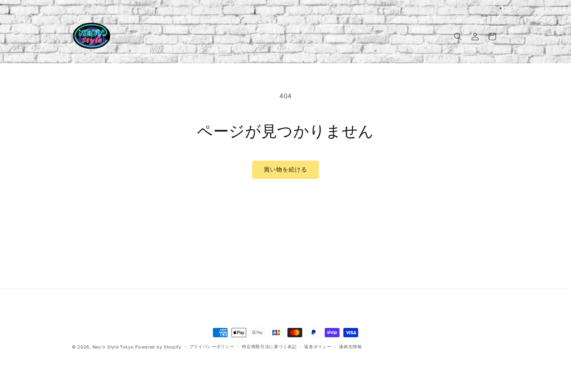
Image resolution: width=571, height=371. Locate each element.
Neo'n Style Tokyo (113, 347)
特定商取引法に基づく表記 (269, 346)
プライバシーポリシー (212, 346)
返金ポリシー (317, 346)
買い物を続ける (285, 169)
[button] (458, 36)
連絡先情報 (350, 346)
